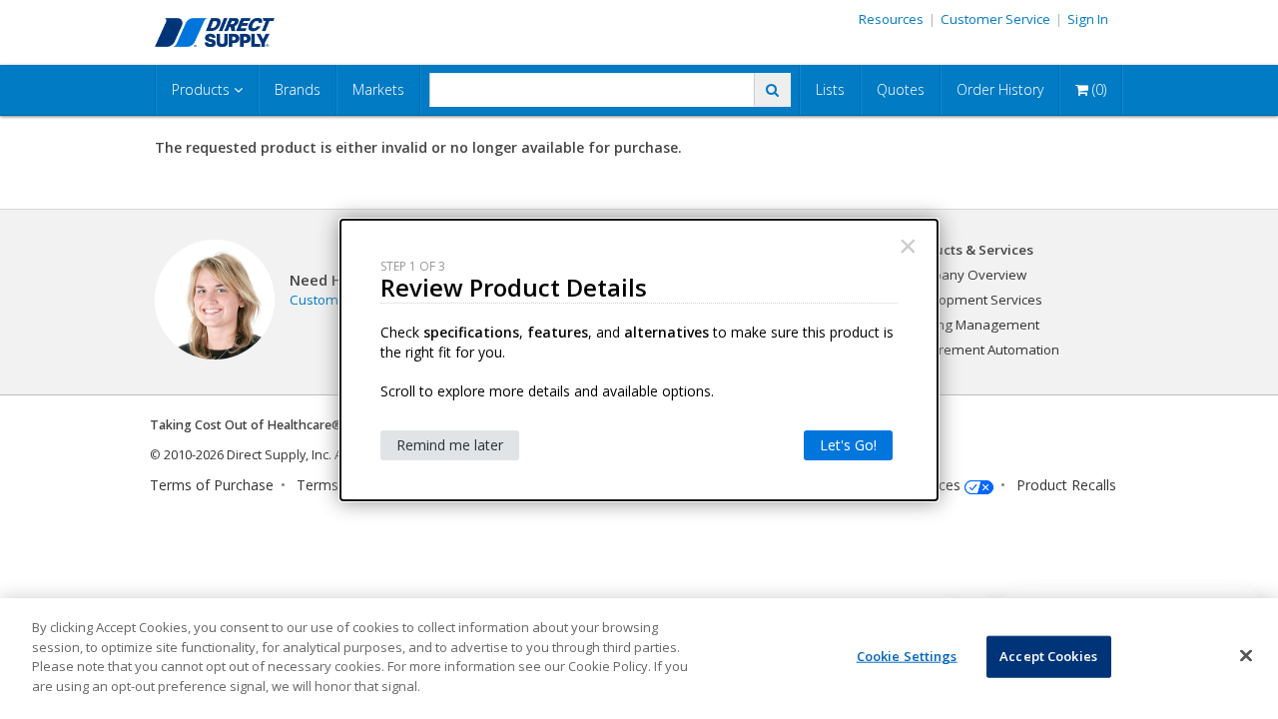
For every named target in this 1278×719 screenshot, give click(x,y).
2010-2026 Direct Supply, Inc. (247, 454)
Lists (830, 89)
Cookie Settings (907, 656)
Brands (297, 89)
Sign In (1087, 19)
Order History (1000, 89)
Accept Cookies (1048, 656)
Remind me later (449, 444)
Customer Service (995, 19)
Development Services (973, 300)
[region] (639, 658)
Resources (891, 19)
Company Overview (965, 275)
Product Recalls (1066, 484)
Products (203, 89)
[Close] (1246, 656)
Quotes (901, 89)
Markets (378, 89)
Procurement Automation (981, 350)
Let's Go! (848, 444)
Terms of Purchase (212, 484)
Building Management (971, 325)
